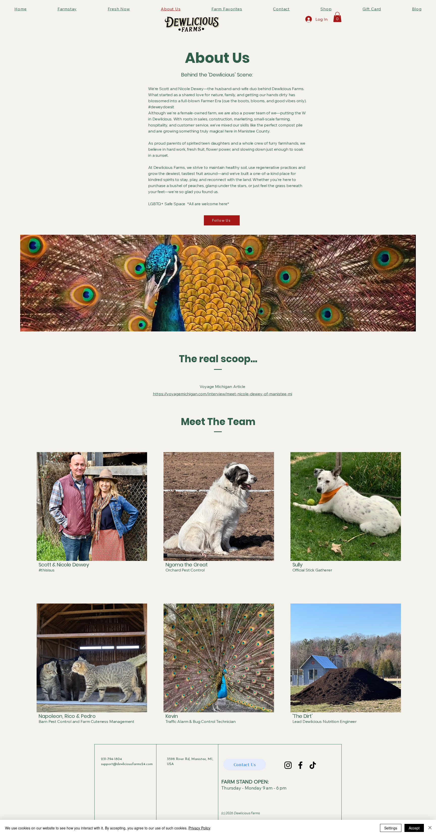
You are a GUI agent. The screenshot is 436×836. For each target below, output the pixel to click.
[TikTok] (313, 765)
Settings (390, 827)
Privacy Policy (199, 827)
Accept (414, 827)
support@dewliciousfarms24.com (127, 764)
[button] (337, 17)
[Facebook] (300, 765)
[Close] (430, 828)
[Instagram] (288, 765)
